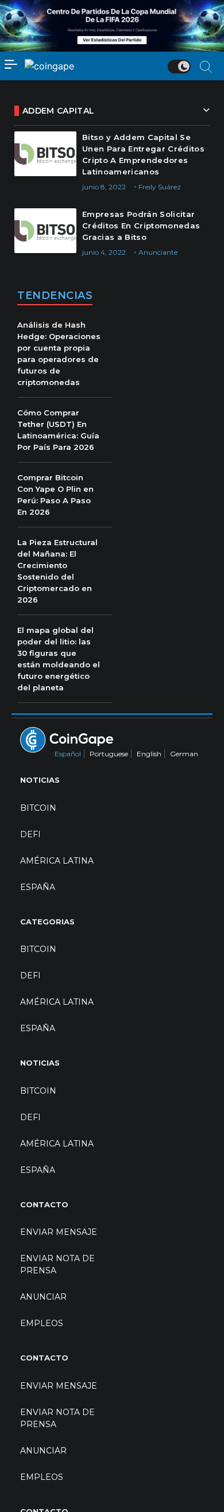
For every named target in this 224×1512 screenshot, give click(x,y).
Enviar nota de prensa (57, 1264)
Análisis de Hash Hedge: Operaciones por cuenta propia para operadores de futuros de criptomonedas (59, 353)
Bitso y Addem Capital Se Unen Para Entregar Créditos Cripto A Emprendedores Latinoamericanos (143, 154)
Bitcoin (38, 808)
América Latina (57, 861)
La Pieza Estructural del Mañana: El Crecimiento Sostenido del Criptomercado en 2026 (57, 571)
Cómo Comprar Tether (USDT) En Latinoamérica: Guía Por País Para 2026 (58, 430)
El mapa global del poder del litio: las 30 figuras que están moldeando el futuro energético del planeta (58, 658)
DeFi (30, 834)
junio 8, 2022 (104, 186)
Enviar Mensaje (58, 1232)
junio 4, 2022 (104, 252)
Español (68, 753)
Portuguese (109, 753)
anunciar (43, 1297)
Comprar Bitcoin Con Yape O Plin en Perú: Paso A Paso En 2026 (55, 494)
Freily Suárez (159, 186)
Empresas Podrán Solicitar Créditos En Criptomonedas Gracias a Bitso (141, 225)
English (149, 753)
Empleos (41, 1323)
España (37, 887)
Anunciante (157, 252)
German (184, 753)
